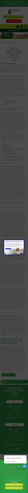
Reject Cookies (15, 488)
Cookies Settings (14, 481)
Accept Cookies (15, 484)
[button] (24, 466)
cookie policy (21, 469)
